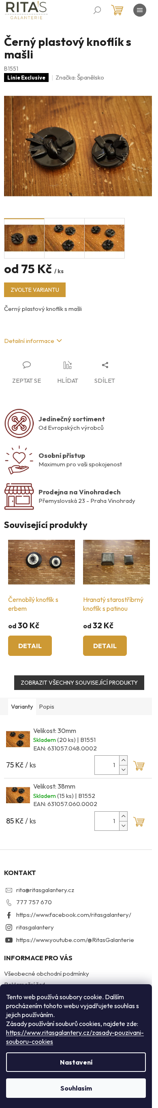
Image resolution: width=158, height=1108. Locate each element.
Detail (30, 646)
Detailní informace (29, 341)
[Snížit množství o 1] (123, 769)
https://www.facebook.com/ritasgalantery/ (73, 914)
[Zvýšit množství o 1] (123, 760)
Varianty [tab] (22, 706)
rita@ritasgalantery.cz (45, 890)
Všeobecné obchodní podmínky (46, 973)
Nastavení (76, 1062)
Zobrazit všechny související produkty (79, 682)
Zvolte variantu (35, 289)
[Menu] (140, 10)
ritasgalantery (35, 927)
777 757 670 (34, 902)
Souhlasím (76, 1088)
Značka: (80, 77)
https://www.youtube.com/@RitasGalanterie (75, 940)
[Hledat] (97, 10)
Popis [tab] (46, 706)
